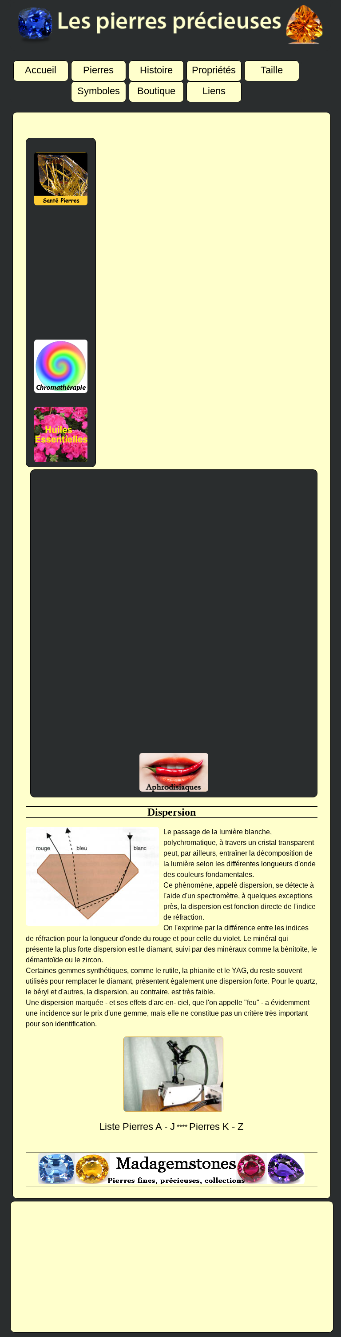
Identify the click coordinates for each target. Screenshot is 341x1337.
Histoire (156, 70)
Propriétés (214, 70)
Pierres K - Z (216, 1126)
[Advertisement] (60, 272)
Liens (214, 91)
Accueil (40, 70)
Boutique (156, 91)
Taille (272, 70)
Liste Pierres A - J (137, 1126)
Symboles (98, 91)
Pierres (98, 70)
